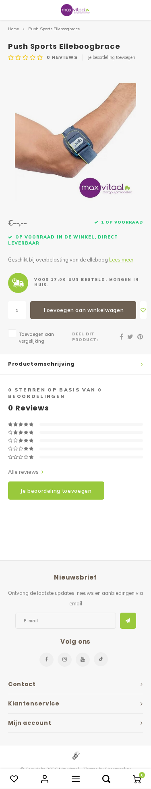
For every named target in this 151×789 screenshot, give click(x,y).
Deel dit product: (85, 336)
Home (13, 28)
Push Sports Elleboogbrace (54, 28)
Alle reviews (23, 472)
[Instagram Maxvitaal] (65, 660)
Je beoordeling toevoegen (111, 57)
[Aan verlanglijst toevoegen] (143, 310)
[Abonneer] (128, 621)
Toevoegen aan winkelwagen (83, 310)
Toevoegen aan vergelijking (36, 337)
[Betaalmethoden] (76, 755)
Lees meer (121, 259)
